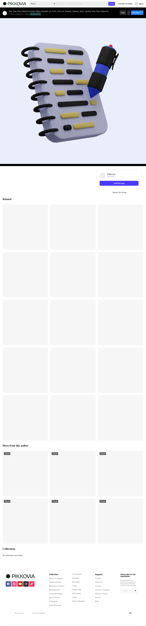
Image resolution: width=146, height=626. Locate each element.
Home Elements (55, 605)
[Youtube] (20, 584)
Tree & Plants (54, 597)
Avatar (74, 597)
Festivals (75, 578)
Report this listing (111, 192)
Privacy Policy (19, 613)
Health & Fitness (55, 582)
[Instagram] (26, 584)
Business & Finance (56, 586)
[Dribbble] (14, 584)
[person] (5, 13)
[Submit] (135, 591)
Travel (74, 586)
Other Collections (78, 601)
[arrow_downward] (45, 245)
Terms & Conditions (102, 590)
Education (76, 582)
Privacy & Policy (101, 594)
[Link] (32, 584)
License (98, 586)
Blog (97, 601)
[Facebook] (8, 584)
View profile (110, 176)
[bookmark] (128, 12)
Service (98, 597)
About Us (98, 582)
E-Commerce (77, 574)
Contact (98, 578)
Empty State (76, 590)
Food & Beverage (55, 594)
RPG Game (76, 593)
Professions (53, 601)
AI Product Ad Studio (125, 4)
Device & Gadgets (56, 578)
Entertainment (54, 590)
